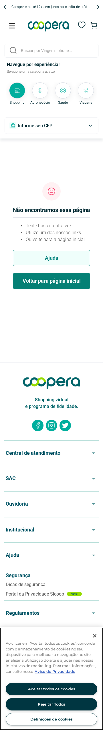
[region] (51, 678)
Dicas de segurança (25, 584)
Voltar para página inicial (52, 281)
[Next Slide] (98, 7)
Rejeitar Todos (51, 704)
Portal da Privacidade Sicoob (42, 594)
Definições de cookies (51, 719)
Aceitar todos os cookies (51, 689)
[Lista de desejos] (81, 28)
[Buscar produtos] (13, 50)
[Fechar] (94, 635)
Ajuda (51, 258)
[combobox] (51, 50)
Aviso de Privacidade (55, 671)
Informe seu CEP (35, 125)
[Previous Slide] (5, 7)
